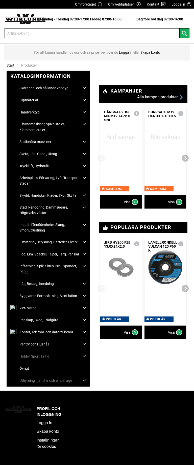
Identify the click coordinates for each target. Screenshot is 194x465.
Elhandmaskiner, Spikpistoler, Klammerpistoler (42, 127)
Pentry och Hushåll (34, 344)
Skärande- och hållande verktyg (43, 88)
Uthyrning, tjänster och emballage (45, 381)
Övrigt (24, 368)
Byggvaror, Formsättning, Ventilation (48, 296)
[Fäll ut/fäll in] (84, 88)
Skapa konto (48, 431)
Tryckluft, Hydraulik (34, 166)
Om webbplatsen (121, 4)
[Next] (185, 158)
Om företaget (85, 4)
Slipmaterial (28, 100)
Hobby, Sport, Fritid (34, 356)
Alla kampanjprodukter (158, 97)
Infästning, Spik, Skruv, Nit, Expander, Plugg (48, 269)
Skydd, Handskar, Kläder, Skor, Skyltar (48, 195)
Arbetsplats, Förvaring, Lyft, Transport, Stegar (49, 180)
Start (10, 65)
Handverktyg (29, 112)
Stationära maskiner (35, 142)
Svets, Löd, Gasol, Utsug (38, 154)
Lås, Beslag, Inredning (36, 284)
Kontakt (153, 4)
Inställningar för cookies (48, 443)
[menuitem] (82, 19)
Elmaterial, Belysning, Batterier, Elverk (48, 242)
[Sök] (184, 33)
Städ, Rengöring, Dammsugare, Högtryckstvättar (43, 210)
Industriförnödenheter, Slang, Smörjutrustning (42, 227)
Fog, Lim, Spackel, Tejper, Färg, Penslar (49, 254)
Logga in (44, 422)
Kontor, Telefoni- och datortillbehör (46, 332)
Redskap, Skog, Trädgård (38, 320)
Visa (127, 202)
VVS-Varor (27, 308)
